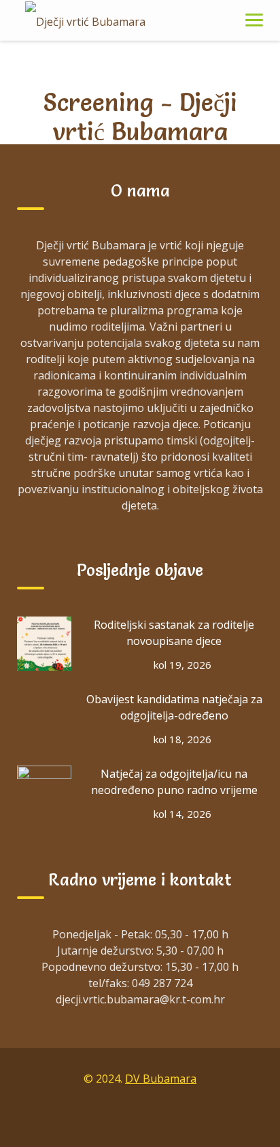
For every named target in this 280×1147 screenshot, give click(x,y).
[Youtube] (171, 1118)
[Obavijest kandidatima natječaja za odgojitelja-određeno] (44, 718)
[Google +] (109, 1118)
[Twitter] (140, 1118)
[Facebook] (77, 1118)
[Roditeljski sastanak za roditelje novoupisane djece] (44, 644)
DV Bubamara (160, 1078)
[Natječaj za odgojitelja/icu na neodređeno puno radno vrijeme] (44, 793)
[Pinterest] (202, 1118)
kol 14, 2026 (182, 813)
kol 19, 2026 (182, 664)
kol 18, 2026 (182, 739)
